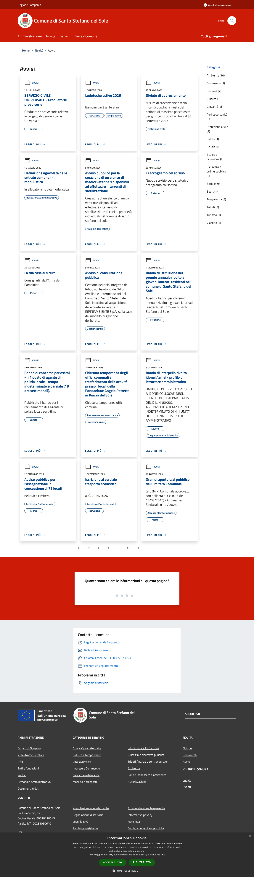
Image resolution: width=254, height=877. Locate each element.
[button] (127, 871)
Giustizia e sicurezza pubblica (146, 755)
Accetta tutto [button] (112, 862)
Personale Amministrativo (34, 782)
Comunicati (190, 755)
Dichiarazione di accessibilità (146, 828)
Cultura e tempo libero (87, 755)
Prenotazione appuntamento (91, 808)
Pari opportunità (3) (217, 116)
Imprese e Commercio (86, 768)
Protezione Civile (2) (217, 128)
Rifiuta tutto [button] (142, 862)
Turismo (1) (214, 215)
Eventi (187, 787)
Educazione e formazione (143, 748)
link (163, 854)
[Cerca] (231, 20)
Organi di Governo (29, 748)
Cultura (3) (213, 99)
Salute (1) (213, 139)
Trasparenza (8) (216, 199)
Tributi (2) (213, 207)
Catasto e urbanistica (86, 775)
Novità (39, 50)
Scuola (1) (213, 147)
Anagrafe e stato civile (87, 748)
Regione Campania (29, 5)
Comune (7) (214, 91)
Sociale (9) (213, 183)
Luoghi (187, 780)
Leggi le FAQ (80, 821)
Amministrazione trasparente (146, 808)
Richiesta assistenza (85, 828)
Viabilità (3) (214, 222)
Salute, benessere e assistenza (147, 775)
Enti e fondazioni (28, 768)
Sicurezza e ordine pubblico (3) (216, 171)
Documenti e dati (28, 788)
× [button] (249, 836)
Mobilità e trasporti (85, 782)
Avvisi (35, 83)
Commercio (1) (216, 83)
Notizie (187, 748)
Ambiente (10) (216, 75)
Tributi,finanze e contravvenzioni (148, 761)
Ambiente (134, 768)
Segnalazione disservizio (88, 815)
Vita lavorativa (82, 761)
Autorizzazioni (137, 781)
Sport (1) (212, 191)
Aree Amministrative (31, 755)
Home (26, 50)
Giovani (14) (214, 106)
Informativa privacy (140, 815)
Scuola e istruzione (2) (215, 156)
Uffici (21, 761)
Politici (22, 775)
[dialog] (127, 855)
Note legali (134, 821)
